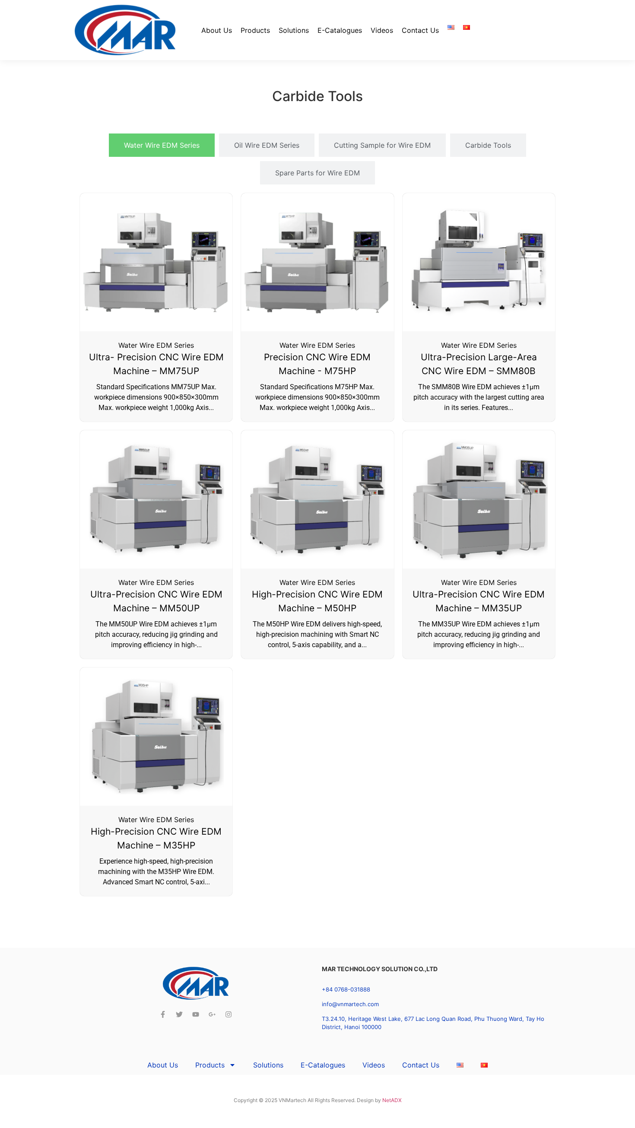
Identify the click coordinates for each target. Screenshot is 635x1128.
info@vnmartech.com (350, 1004)
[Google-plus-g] (212, 1014)
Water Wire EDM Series (156, 345)
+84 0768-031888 (346, 989)
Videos (382, 30)
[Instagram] (228, 1014)
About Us (216, 30)
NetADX (392, 1100)
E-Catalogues (340, 30)
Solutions (294, 30)
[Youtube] (195, 1014)
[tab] (162, 145)
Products (255, 30)
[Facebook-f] (162, 1014)
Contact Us (420, 30)
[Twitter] (179, 1014)
